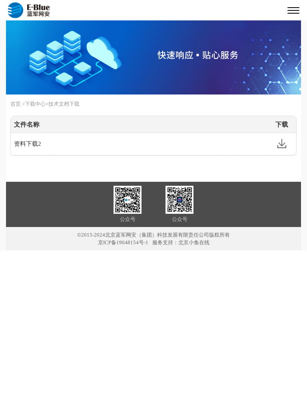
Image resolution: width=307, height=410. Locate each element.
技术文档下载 (64, 104)
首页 (15, 104)
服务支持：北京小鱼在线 (180, 242)
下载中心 (35, 104)
